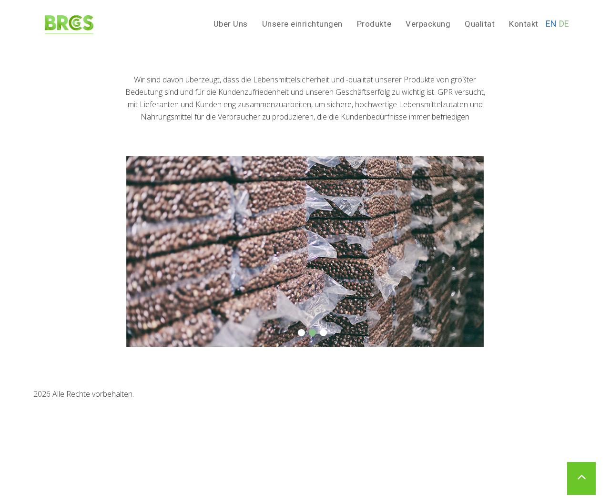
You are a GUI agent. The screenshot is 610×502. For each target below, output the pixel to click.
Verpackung (428, 24)
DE (564, 24)
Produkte (374, 24)
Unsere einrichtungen (302, 24)
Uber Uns (231, 24)
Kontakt (524, 24)
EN (551, 24)
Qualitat (480, 24)
